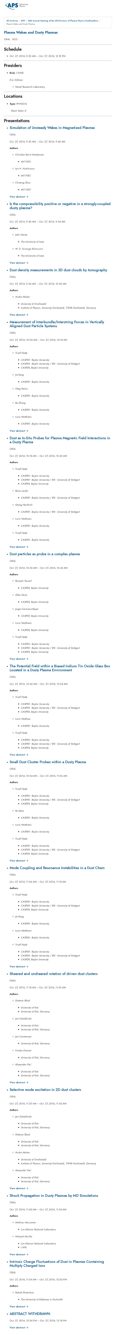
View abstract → (19, 197)
